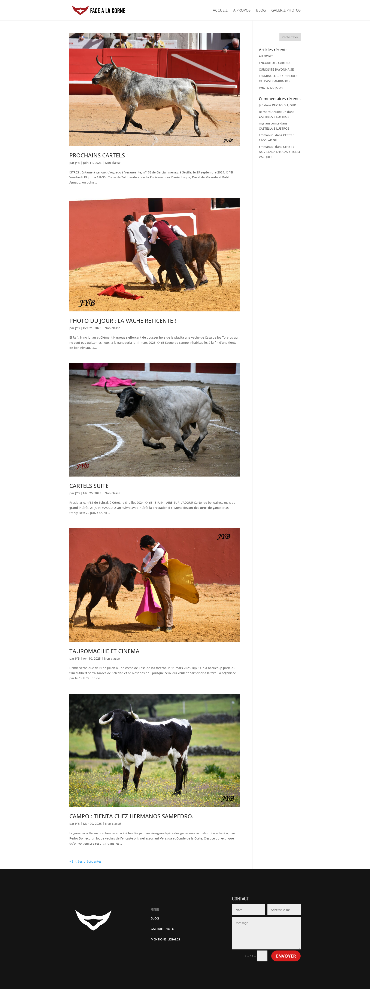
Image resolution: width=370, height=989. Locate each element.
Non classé (113, 163)
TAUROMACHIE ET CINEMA (104, 651)
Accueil (220, 11)
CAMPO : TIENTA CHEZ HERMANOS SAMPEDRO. (131, 816)
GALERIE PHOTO (162, 929)
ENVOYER (286, 956)
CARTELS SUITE (89, 486)
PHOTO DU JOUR (271, 88)
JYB (77, 163)
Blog (261, 11)
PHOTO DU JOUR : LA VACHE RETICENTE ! (122, 320)
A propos (242, 11)
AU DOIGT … (267, 56)
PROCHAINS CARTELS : (98, 155)
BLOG (155, 918)
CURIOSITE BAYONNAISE (276, 69)
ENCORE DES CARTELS (275, 63)
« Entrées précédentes (85, 861)
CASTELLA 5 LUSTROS (274, 117)
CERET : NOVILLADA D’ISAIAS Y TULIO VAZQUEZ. (279, 152)
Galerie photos (286, 11)
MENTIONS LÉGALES (165, 939)
